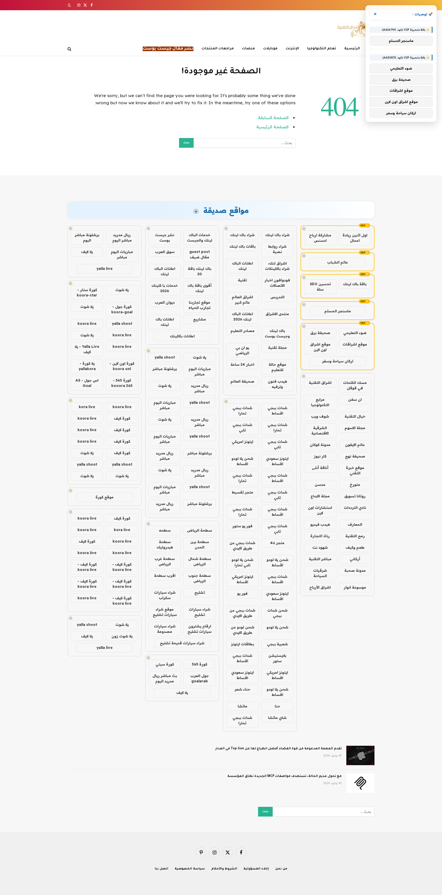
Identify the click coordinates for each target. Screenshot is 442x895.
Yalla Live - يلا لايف (87, 349)
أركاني (355, 559)
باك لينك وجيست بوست (277, 333)
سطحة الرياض (199, 530)
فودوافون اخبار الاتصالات (277, 283)
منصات (248, 49)
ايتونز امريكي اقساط (242, 579)
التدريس (277, 297)
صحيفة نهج (355, 456)
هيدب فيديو (320, 524)
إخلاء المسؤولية (256, 869)
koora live (87, 323)
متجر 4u (277, 543)
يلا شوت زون (122, 636)
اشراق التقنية (320, 382)
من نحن (281, 869)
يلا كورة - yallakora (87, 366)
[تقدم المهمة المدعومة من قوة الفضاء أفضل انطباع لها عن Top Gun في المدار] (360, 755)
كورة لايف (122, 418)
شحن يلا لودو (277, 627)
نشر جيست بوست (164, 238)
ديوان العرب (165, 302)
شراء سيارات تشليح (199, 612)
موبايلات (270, 49)
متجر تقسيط (242, 492)
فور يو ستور (242, 526)
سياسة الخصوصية (190, 869)
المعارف (355, 524)
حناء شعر (242, 689)
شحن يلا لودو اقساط (242, 461)
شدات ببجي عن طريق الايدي (242, 545)
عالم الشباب (337, 262)
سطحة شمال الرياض (199, 561)
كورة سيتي (165, 664)
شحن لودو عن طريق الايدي (242, 630)
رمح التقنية (355, 536)
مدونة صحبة (355, 570)
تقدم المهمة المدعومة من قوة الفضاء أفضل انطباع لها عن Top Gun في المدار (278, 749)
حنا (277, 706)
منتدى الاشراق (277, 314)
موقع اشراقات (354, 344)
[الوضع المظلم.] (70, 5)
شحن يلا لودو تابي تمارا (242, 562)
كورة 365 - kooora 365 (121, 383)
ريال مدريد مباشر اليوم (122, 238)
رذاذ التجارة (320, 536)
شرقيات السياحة (320, 573)
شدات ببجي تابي (242, 427)
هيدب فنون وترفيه (277, 384)
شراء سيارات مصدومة (164, 629)
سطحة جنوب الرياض (199, 578)
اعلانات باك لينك (165, 322)
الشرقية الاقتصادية (320, 430)
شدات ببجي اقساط (277, 411)
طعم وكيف (355, 547)
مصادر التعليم (242, 330)
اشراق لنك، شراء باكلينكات (277, 266)
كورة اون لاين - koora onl (121, 366)
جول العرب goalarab (199, 678)
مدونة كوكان (320, 444)
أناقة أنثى (320, 467)
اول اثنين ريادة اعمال (354, 238)
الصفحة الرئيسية (272, 126)
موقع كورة (104, 497)
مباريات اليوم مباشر (200, 371)
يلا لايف (182, 692)
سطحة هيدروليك (165, 544)
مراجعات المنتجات (218, 49)
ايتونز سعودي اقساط (277, 461)
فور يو (242, 593)
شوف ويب (320, 416)
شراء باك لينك (277, 235)
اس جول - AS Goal (86, 383)
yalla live (104, 268)
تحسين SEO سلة (320, 287)
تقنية (242, 280)
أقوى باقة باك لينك (199, 288)
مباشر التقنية (320, 559)
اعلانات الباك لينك (242, 266)
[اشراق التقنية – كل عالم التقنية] (353, 29)
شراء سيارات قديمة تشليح (182, 643)
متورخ (355, 484)
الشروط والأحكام (224, 869)
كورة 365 (199, 664)
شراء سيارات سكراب (164, 595)
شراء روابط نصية (277, 249)
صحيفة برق (320, 332)
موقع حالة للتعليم (277, 367)
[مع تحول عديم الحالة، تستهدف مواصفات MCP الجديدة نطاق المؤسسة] (360, 783)
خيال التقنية (355, 416)
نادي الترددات (355, 507)
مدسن (320, 484)
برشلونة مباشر (164, 368)
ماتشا (242, 706)
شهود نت (320, 547)
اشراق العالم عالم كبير (242, 300)
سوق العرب (164, 251)
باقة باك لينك (355, 284)
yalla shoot (164, 357)
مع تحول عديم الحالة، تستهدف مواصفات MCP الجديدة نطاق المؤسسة (284, 776)
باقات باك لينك (242, 246)
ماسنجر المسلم (337, 311)
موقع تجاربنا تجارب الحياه (200, 305)
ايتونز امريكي (242, 441)
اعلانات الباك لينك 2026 (242, 317)
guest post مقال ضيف (199, 254)
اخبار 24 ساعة (242, 364)
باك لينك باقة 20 (199, 271)
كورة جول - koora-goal (121, 309)
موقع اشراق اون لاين (320, 347)
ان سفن (355, 399)
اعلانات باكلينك (182, 336)
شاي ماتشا (277, 717)
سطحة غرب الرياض (164, 561)
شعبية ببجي (277, 644)
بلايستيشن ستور (277, 658)
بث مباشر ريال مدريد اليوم (164, 678)
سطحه (165, 530)
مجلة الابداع (320, 496)
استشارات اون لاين (320, 510)
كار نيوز (320, 456)
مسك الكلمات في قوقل (355, 385)
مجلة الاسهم (355, 428)
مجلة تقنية (277, 347)
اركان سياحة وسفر (337, 361)
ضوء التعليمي (355, 332)
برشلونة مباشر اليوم (87, 238)
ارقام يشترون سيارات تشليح (199, 629)
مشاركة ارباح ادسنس (320, 238)
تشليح (199, 592)
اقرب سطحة (164, 575)
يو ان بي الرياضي (242, 350)
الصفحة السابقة (273, 117)
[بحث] (70, 49)
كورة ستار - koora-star (87, 292)
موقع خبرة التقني (355, 470)
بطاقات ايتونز (242, 644)
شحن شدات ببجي (277, 613)
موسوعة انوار (355, 587)
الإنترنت (292, 49)
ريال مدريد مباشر (199, 388)
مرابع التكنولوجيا (320, 402)
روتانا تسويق (355, 496)
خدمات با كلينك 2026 (164, 288)
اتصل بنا (161, 869)
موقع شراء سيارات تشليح (165, 612)
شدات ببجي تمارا (242, 411)
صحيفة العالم (242, 381)
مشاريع (199, 319)
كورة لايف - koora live (121, 567)
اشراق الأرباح (320, 587)
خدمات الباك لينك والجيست (199, 238)
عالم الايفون (355, 444)
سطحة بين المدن (199, 544)
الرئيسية (352, 49)
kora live (87, 407)
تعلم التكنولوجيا (321, 49)
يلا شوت (199, 357)
